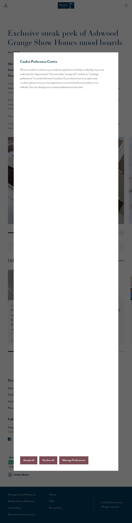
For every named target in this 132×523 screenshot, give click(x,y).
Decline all (48, 460)
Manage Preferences (73, 460)
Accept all (28, 460)
